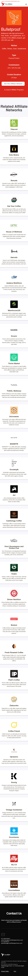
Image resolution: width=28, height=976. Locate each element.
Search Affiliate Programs (15, 90)
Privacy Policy (5, 971)
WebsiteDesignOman (6, 966)
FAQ (15, 971)
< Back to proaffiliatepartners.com (10, 1)
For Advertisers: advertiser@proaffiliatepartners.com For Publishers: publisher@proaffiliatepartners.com (12, 941)
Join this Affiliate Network (13, 84)
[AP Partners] (6, 4)
